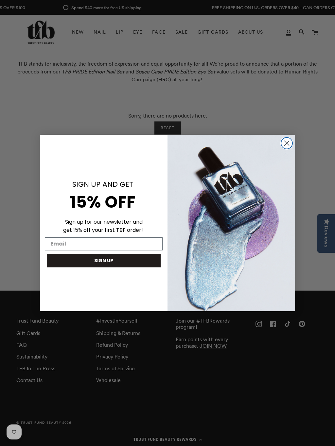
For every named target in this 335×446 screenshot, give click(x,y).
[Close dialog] (286, 143)
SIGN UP (103, 260)
